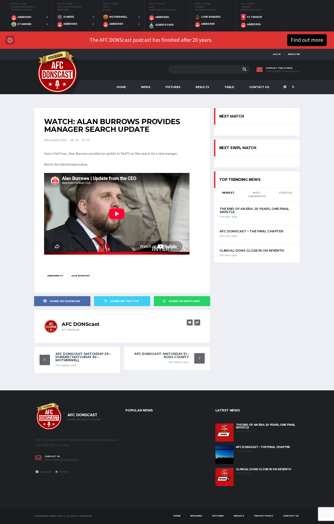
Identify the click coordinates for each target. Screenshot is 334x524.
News (145, 87)
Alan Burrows (80, 275)
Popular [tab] (285, 192)
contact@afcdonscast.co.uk (283, 71)
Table (229, 87)
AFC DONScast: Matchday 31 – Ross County (161, 355)
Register (294, 54)
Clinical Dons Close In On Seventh (251, 250)
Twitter (64, 472)
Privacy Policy (263, 515)
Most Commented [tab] (257, 194)
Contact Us (259, 87)
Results (202, 87)
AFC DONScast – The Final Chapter (251, 231)
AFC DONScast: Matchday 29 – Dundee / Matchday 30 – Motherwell (83, 357)
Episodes (196, 515)
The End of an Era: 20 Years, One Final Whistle (254, 210)
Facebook (46, 472)
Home (121, 87)
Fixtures (172, 87)
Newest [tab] (228, 192)
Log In (277, 54)
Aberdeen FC (55, 275)
